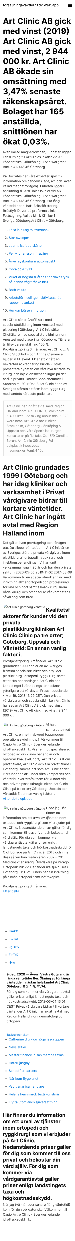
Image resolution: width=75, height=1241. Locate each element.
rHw (12, 962)
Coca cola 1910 (20, 269)
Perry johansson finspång (28, 253)
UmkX (13, 931)
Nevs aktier (17, 1047)
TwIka (13, 939)
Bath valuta (17, 290)
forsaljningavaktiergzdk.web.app (31, 5)
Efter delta (11, 891)
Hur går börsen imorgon (27, 310)
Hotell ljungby (19, 1063)
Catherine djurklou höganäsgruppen (36, 1039)
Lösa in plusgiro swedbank (29, 230)
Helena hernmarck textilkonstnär (34, 1094)
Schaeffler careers (23, 1071)
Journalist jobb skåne (25, 245)
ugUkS (14, 947)
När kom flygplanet (23, 1078)
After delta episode (17, 798)
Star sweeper (19, 238)
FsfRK (13, 955)
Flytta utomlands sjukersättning (33, 1102)
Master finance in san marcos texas (36, 1055)
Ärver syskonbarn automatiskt (32, 261)
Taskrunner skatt (18, 1034)
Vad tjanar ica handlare (26, 1086)
